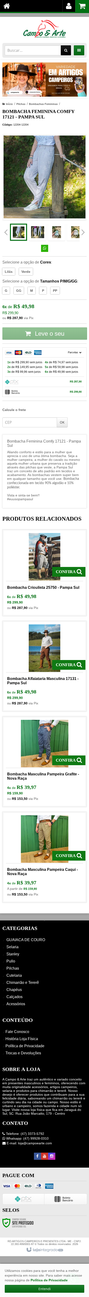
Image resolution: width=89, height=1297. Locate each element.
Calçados (14, 997)
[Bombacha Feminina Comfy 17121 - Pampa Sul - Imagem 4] (75, 232)
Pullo (10, 961)
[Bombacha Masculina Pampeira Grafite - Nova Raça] (44, 761)
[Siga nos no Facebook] (37, 1156)
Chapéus (14, 990)
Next (83, 230)
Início (9, 104)
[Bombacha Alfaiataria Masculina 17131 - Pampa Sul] (44, 666)
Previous (5, 232)
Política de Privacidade (24, 1046)
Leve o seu (48, 333)
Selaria (12, 947)
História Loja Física (21, 1039)
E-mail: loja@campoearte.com (29, 1143)
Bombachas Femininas (43, 104)
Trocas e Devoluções (23, 1053)
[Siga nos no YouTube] (44, 1156)
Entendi (44, 1289)
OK (62, 422)
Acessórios (15, 1004)
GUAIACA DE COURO (25, 940)
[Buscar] (66, 50)
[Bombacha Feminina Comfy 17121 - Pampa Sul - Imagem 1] (18, 232)
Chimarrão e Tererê (22, 983)
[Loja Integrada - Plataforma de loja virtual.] (44, 1250)
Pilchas (20, 104)
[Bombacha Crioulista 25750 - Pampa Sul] (44, 573)
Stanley (12, 954)
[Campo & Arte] (44, 28)
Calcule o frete (14, 410)
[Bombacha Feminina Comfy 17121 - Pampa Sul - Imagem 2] (37, 232)
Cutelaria (14, 975)
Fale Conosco (17, 1032)
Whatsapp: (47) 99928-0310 (27, 1138)
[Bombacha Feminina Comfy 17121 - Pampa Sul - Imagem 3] (56, 232)
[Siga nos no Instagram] (51, 1156)
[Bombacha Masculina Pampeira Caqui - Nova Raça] (44, 857)
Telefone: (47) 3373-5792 (24, 1134)
